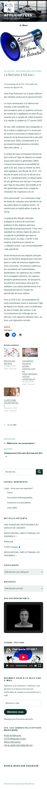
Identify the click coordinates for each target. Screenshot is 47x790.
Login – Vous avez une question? (18, 488)
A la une (12, 425)
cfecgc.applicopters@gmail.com (18, 745)
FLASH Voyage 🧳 (12, 547)
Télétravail (8, 541)
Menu (25, 25)
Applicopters (18, 15)
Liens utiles (12, 508)
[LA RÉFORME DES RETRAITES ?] (12, 391)
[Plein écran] (39, 665)
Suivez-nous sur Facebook (21, 766)
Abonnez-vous (15, 712)
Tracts (10, 492)
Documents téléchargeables (20, 497)
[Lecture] (7, 665)
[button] (17, 623)
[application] (23, 657)
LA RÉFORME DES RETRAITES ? (11, 403)
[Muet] (35, 665)
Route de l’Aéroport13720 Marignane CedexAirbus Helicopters (15, 738)
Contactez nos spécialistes (19, 502)
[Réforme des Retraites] (12, 352)
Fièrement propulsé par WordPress (19, 784)
